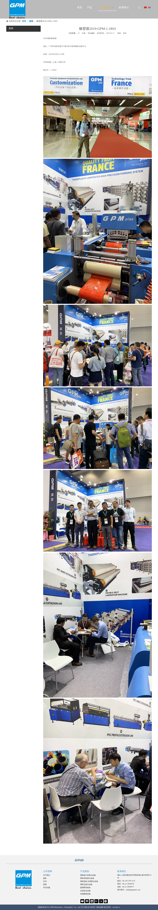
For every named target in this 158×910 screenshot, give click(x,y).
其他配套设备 (85, 894)
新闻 (45, 884)
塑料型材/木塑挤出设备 (89, 881)
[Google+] (96, 901)
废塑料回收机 (85, 887)
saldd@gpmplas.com (133, 890)
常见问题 (46, 887)
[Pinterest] (106, 901)
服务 (45, 878)
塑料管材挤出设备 (87, 878)
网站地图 (99, 907)
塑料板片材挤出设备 (88, 875)
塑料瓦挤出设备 (86, 884)
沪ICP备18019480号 (88, 907)
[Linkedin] (92, 901)
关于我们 (46, 875)
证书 (45, 881)
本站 (124, 33)
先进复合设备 (85, 891)
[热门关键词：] (139, 8)
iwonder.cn (116, 907)
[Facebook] (87, 901)
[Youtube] (82, 901)
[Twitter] (101, 901)
